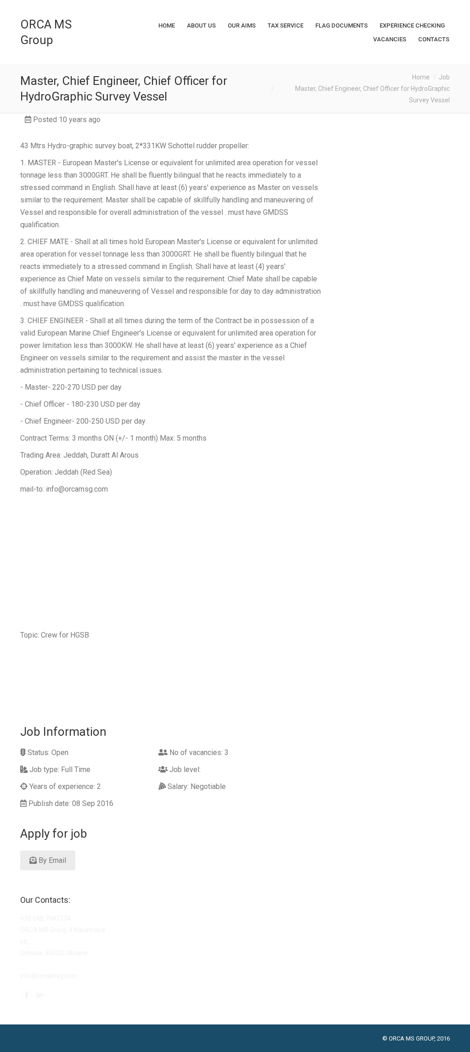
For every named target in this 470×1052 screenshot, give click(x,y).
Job (444, 77)
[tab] (171, 858)
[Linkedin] (39, 995)
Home (421, 77)
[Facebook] (26, 995)
